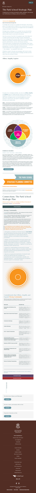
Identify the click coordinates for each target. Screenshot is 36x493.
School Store (18, 468)
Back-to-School (9, 489)
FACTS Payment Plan (18, 466)
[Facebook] (16, 483)
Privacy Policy (18, 487)
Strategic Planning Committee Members (10, 186)
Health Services (18, 464)
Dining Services (18, 470)
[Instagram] (19, 483)
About (5, 6)
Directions (18, 449)
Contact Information (18, 447)
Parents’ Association (18, 458)
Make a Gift (18, 478)
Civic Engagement (18, 439)
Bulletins (18, 456)
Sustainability (18, 441)
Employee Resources (18, 472)
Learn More (7, 399)
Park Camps (16, 489)
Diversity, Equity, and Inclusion (18, 437)
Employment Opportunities (24, 489)
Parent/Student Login (18, 462)
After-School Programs (18, 454)
